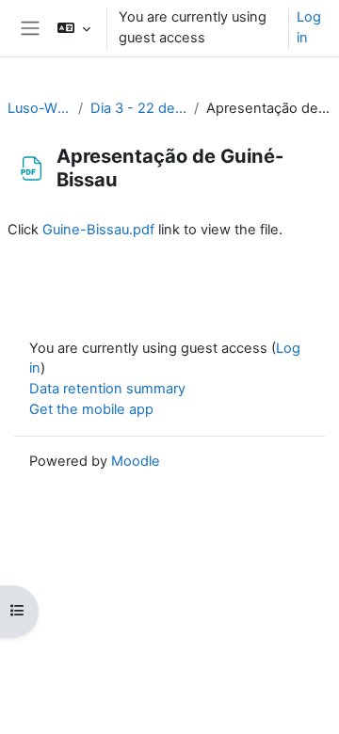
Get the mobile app (91, 409)
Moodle (135, 461)
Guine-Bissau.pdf (98, 229)
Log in (309, 27)
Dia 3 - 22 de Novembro (138, 108)
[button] (74, 28)
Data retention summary (107, 388)
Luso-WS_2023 (39, 108)
